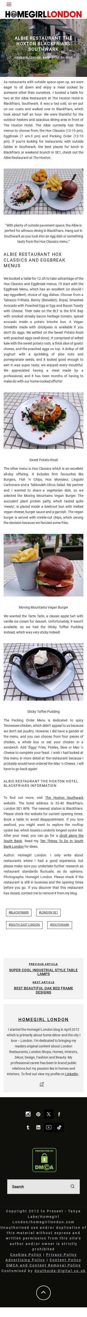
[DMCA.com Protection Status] (44, 1160)
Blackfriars (19, 912)
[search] (72, 1186)
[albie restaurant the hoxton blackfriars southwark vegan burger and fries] (43, 565)
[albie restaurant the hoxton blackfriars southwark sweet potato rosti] (43, 420)
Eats (46, 57)
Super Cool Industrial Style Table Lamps (43, 972)
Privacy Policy (61, 1255)
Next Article (44, 982)
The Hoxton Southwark (64, 798)
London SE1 (49, 912)
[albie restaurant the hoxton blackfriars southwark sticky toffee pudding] (43, 671)
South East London (25, 925)
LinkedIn (71, 1074)
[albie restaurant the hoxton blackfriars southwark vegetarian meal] (43, 191)
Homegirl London (28, 57)
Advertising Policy (25, 1260)
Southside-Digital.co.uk (60, 1271)
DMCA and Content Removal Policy (43, 1265)
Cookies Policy (26, 1255)
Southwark (60, 925)
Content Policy (65, 1260)
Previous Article (43, 964)
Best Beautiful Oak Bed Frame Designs (43, 990)
